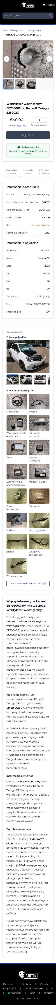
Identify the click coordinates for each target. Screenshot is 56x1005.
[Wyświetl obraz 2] (20, 84)
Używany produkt (40, 225)
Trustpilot (16, 992)
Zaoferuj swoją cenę (16, 125)
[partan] (28, 975)
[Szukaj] (50, 16)
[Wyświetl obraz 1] (9, 84)
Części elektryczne (12, 30)
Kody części (9, 988)
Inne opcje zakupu (28, 171)
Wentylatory (34, 30)
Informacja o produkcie (12, 171)
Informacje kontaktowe (44, 171)
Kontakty (49, 992)
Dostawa (27, 984)
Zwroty (44, 984)
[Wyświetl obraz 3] (31, 84)
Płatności (8, 984)
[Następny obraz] (49, 59)
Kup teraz (28, 135)
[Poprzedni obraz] (6, 59)
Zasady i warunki (33, 988)
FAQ (32, 992)
